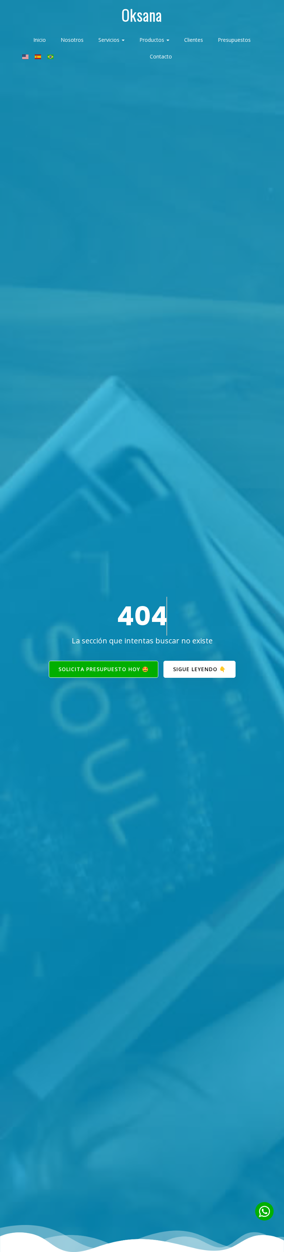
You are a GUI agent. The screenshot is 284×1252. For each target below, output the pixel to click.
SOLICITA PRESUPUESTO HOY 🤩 (103, 669)
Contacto (161, 56)
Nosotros (72, 39)
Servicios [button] (109, 39)
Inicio (39, 39)
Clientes (193, 39)
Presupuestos (234, 39)
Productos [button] (152, 39)
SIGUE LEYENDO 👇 (199, 669)
